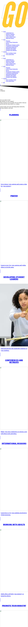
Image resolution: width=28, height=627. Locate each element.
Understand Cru (10, 32)
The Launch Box (10, 54)
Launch (5, 51)
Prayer (7, 43)
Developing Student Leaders (12, 45)
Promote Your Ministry (11, 50)
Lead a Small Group (11, 37)
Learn (4, 31)
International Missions (11, 47)
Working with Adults (11, 49)
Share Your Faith (10, 35)
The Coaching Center (11, 53)
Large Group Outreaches (12, 42)
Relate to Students (10, 34)
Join (4, 55)
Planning (8, 41)
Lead (4, 39)
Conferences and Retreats (12, 46)
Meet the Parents (10, 38)
